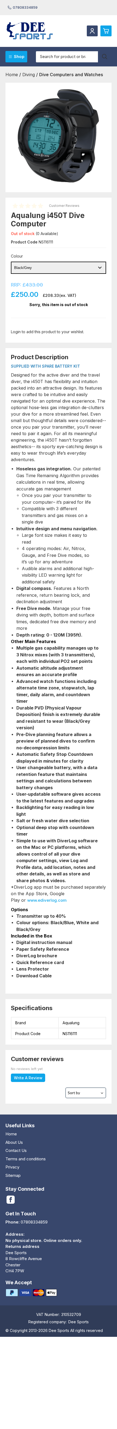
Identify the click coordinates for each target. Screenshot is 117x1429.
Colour (17, 256)
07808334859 (25, 7)
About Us (14, 1142)
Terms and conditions (25, 1158)
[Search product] (105, 56)
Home (11, 1133)
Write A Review (28, 1077)
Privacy (12, 1167)
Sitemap (13, 1175)
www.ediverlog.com (47, 900)
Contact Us (16, 1150)
